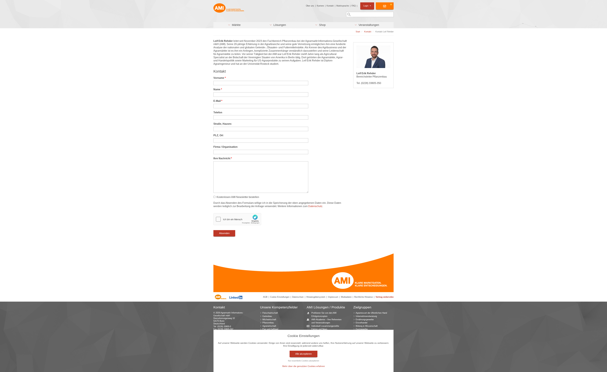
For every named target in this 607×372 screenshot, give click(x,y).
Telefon (217, 112)
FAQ (354, 6)
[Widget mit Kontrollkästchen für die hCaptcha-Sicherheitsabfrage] (237, 219)
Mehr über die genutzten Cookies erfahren (303, 366)
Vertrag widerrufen (385, 297)
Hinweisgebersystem (315, 297)
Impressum (333, 297)
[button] (234, 25)
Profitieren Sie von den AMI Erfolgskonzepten (324, 314)
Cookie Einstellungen (279, 297)
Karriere (320, 6)
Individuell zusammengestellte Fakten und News (325, 327)
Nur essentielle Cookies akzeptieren (303, 361)
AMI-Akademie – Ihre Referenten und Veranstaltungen (326, 321)
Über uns (310, 6)
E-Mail (217, 101)
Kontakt (330, 6)
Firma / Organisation (225, 147)
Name (217, 89)
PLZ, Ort (218, 135)
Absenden (224, 233)
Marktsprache (342, 6)
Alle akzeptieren (303, 354)
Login (366, 6)
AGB (265, 297)
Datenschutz (315, 206)
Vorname (219, 78)
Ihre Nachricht (222, 158)
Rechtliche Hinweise (363, 297)
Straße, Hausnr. (222, 123)
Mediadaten (346, 297)
